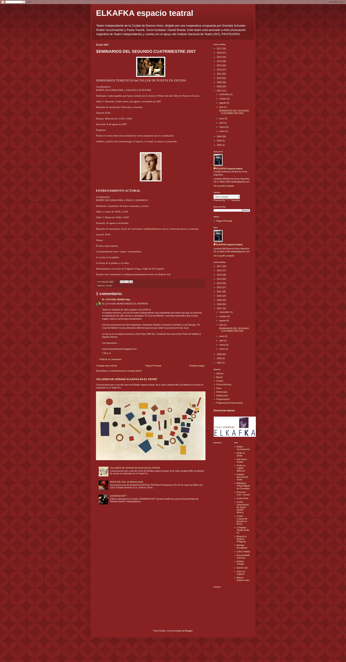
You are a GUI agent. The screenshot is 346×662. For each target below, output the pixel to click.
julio (221, 107)
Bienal (219, 377)
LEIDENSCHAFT (118, 496)
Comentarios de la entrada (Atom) (126, 371)
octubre (223, 99)
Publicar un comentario (110, 359)
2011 (219, 74)
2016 (219, 53)
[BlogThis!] (123, 281)
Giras (218, 388)
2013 (219, 65)
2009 (219, 82)
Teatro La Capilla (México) (241, 468)
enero (222, 131)
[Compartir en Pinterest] (131, 281)
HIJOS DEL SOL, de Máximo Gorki (126, 482)
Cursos (109, 285)
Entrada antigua (197, 366)
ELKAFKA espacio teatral (144, 13)
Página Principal (153, 366)
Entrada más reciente (107, 366)
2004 (219, 145)
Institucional (222, 395)
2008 (219, 86)
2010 (219, 78)
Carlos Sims (242, 498)
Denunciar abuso (224, 410)
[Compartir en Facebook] (129, 281)
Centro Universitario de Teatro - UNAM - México (243, 507)
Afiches (219, 373)
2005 (219, 141)
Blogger (188, 631)
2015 (219, 57)
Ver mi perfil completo (224, 186)
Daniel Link (242, 568)
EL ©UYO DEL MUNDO (114, 299)
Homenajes (221, 392)
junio (222, 118)
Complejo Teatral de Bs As (243, 530)
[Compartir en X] (126, 281)
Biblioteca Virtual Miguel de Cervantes (243, 486)
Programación (223, 399)
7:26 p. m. (106, 353)
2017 (219, 48)
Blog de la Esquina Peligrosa (241, 539)
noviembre (224, 94)
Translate (235, 200)
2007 (219, 91)
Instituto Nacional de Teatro (242, 477)
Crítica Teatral (243, 551)
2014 (219, 61)
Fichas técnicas (223, 384)
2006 (219, 136)
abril (221, 123)
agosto (222, 103)
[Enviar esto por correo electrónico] (121, 281)
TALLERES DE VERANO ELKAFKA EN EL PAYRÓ (126, 379)
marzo (222, 127)
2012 (219, 69)
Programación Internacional (229, 403)
